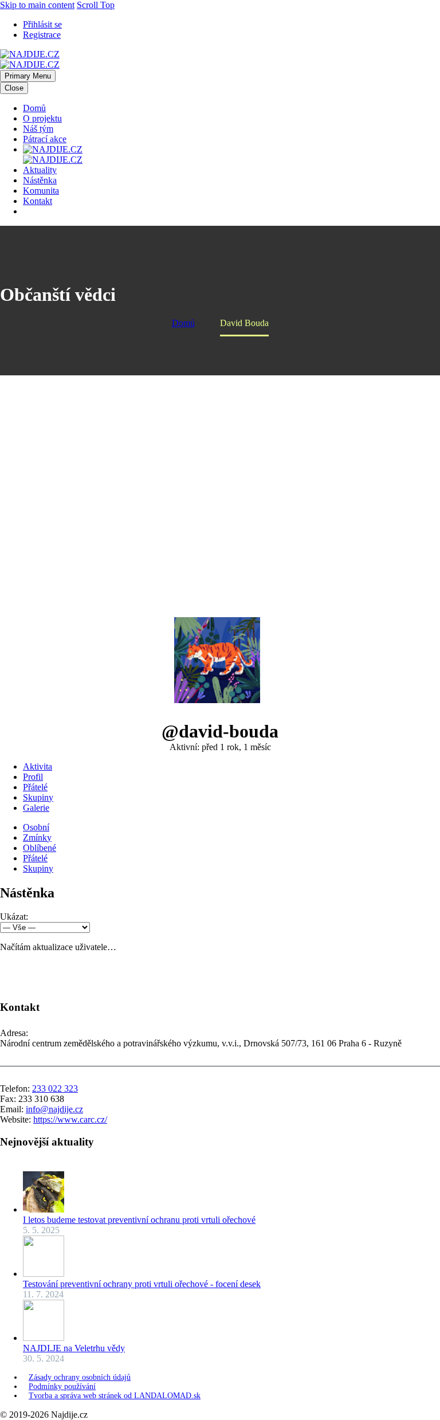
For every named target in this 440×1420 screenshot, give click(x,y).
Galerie (36, 808)
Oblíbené (39, 848)
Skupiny (38, 797)
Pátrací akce (44, 139)
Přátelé (35, 787)
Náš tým (38, 129)
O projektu (42, 118)
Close (14, 88)
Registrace (42, 35)
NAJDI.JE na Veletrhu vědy (74, 1348)
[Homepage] (30, 59)
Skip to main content (37, 5)
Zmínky (37, 837)
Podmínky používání (62, 1386)
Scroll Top (96, 5)
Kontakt (37, 201)
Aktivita (37, 766)
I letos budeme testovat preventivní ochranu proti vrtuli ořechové (139, 1220)
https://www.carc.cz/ (70, 1119)
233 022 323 (55, 1088)
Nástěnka (40, 180)
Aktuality (40, 170)
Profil (33, 777)
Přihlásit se (42, 24)
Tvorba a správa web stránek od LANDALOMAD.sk (115, 1395)
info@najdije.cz (54, 1109)
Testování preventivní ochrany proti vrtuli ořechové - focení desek (142, 1284)
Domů (34, 108)
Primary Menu (28, 76)
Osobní (36, 827)
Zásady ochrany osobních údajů (80, 1377)
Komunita (41, 190)
